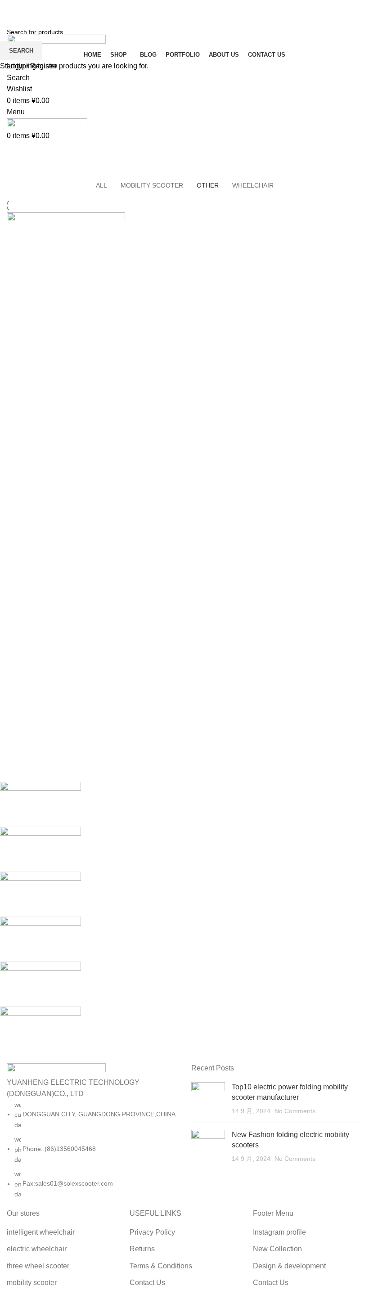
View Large (117, 220)
